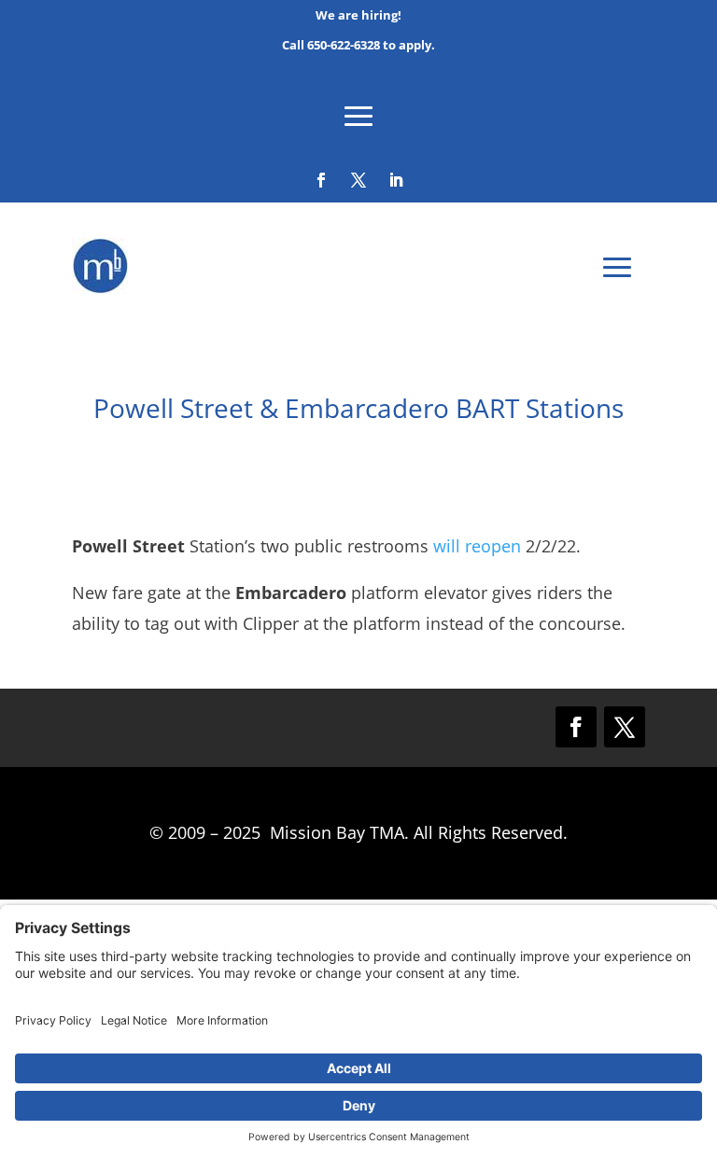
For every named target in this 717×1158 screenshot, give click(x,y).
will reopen (477, 546)
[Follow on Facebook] (321, 180)
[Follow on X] (358, 180)
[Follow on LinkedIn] (396, 180)
